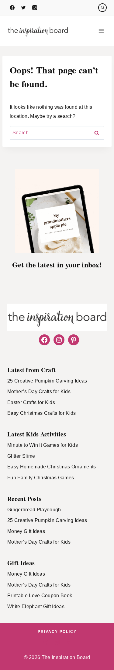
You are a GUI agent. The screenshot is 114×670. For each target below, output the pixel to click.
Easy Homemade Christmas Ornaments (51, 466)
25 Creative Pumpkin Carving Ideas (47, 380)
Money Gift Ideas (26, 531)
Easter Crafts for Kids (31, 402)
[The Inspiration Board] (37, 30)
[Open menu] (101, 30)
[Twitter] (23, 7)
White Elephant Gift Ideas (35, 606)
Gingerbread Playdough (34, 509)
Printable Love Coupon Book (39, 595)
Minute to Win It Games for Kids (42, 445)
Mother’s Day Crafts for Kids (39, 391)
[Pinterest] (68, 642)
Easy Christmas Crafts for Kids (41, 413)
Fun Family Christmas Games (40, 477)
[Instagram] (35, 7)
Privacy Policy (57, 631)
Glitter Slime (21, 456)
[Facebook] (12, 7)
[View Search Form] (102, 7)
